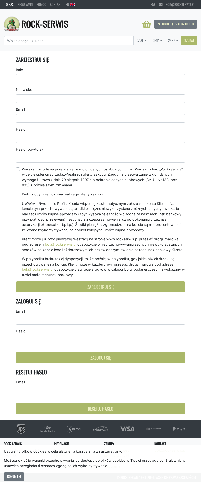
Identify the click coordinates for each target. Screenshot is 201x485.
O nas (10, 4)
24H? (171, 40)
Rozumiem (14, 476)
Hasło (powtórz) (29, 149)
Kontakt (56, 4)
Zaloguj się (100, 358)
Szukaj (189, 40)
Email (20, 109)
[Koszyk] (146, 24)
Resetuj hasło (100, 409)
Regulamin (25, 4)
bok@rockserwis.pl (178, 4)
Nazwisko (24, 89)
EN (68, 4)
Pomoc (41, 4)
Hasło (20, 129)
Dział (140, 40)
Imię (19, 70)
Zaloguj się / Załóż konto (175, 24)
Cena (156, 40)
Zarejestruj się (100, 287)
